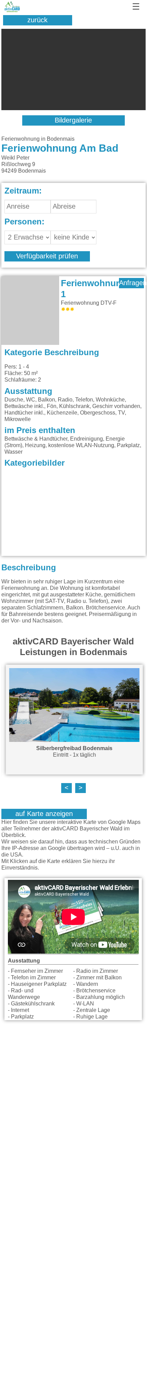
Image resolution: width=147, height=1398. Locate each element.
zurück (37, 20)
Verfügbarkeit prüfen (47, 256)
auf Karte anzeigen (44, 814)
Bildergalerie (73, 120)
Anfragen (131, 283)
